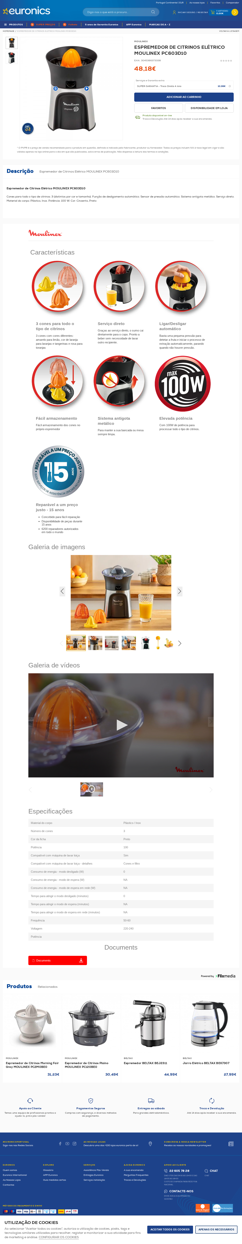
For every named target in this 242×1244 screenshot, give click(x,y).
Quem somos (10, 1170)
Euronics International (15, 1175)
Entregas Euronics (93, 1175)
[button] (181, 644)
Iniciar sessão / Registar (193, 12)
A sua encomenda (133, 1170)
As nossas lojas (197, 3)
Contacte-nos (181, 1191)
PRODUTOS (16, 24)
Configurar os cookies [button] (59, 1237)
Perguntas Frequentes (136, 1175)
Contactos (8, 1185)
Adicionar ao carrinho (184, 97)
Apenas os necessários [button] (216, 1229)
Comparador (232, 3)
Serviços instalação (94, 1180)
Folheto (72, 24)
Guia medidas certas (54, 1180)
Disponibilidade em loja (209, 108)
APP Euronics (134, 24)
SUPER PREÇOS (45, 24)
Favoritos (215, 3)
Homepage (8, 31)
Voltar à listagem (229, 31)
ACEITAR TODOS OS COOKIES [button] (170, 1229)
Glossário (48, 1170)
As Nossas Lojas (12, 1180)
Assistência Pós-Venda (96, 1170)
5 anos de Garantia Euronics (101, 24)
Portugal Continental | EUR (170, 3)
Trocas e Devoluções (135, 1180)
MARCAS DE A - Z (159, 24)
